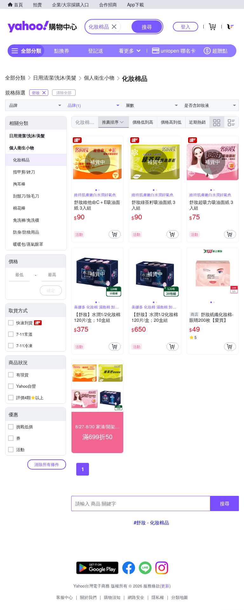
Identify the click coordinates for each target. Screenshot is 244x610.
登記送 (95, 50)
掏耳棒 (19, 184)
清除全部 (63, 92)
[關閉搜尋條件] (114, 26)
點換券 (61, 50)
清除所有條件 (46, 464)
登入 (185, 26)
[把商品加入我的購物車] (115, 234)
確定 (51, 290)
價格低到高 (142, 122)
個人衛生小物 (21, 148)
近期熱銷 (197, 122)
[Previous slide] (75, 162)
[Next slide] (119, 162)
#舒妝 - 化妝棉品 (151, 522)
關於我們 (88, 597)
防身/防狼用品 (26, 232)
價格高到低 (171, 122)
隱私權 (158, 597)
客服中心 (64, 597)
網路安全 (136, 597)
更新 (165, 586)
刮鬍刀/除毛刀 (26, 196)
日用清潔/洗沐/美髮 (27, 136)
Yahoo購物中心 (42, 26)
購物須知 (112, 597)
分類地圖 (179, 597)
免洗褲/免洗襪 (26, 220)
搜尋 (224, 503)
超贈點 (219, 50)
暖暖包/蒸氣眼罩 (28, 244)
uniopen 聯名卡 (178, 50)
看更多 (126, 50)
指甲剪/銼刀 (24, 172)
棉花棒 (19, 208)
